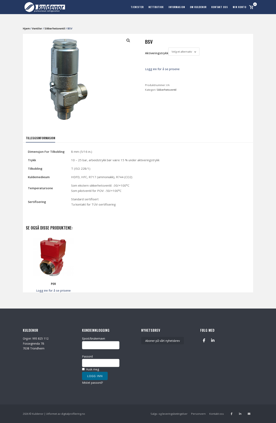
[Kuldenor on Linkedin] (213, 340)
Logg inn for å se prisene (162, 69)
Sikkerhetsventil (54, 28)
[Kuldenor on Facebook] (204, 340)
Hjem (26, 28)
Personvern (198, 414)
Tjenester (137, 7)
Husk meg (92, 369)
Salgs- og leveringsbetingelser (169, 414)
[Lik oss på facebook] (231, 414)
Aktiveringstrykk (156, 53)
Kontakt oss (219, 7)
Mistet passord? (92, 383)
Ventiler (37, 28)
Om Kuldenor (198, 7)
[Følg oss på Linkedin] (240, 414)
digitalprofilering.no (73, 414)
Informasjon (177, 7)
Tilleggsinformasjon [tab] (40, 138)
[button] (128, 40)
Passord (87, 356)
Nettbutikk (156, 7)
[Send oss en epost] (249, 414)
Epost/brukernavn (93, 338)
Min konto (239, 7)
